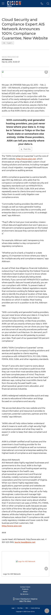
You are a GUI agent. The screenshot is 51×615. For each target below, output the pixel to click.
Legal (13, 608)
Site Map (20, 608)
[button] (42, 3)
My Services (24, 594)
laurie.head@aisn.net (25, 542)
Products (25, 589)
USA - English (7, 43)
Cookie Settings (35, 608)
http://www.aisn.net (26, 159)
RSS (27, 608)
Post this (26, 149)
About (25, 591)
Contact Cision (25, 587)
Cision (28, 611)
